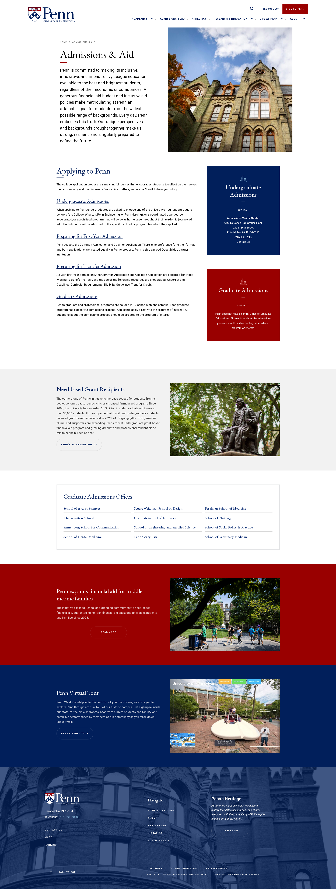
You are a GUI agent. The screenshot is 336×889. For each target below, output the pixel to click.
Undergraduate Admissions (83, 201)
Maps (49, 837)
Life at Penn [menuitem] (269, 18)
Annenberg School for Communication (92, 527)
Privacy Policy (217, 868)
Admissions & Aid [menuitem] (172, 18)
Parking (51, 844)
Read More (108, 632)
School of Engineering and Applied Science (164, 527)
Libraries (155, 833)
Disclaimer (155, 868)
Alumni (153, 818)
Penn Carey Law (145, 536)
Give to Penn (295, 9)
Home (63, 42)
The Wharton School (79, 518)
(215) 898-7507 (243, 237)
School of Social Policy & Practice (229, 527)
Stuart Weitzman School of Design (158, 508)
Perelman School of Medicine (225, 508)
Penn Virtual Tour (74, 733)
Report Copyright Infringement (238, 874)
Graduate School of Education (155, 518)
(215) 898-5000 (68, 817)
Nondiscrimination (184, 868)
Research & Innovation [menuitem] (231, 18)
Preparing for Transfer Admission (89, 266)
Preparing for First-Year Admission (90, 236)
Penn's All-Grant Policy (79, 444)
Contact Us (243, 241)
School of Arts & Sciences (82, 508)
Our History (230, 830)
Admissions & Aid (84, 42)
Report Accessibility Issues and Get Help (177, 874)
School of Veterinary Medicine (226, 536)
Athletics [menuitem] (199, 18)
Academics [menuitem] (140, 18)
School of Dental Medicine (83, 536)
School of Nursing (218, 518)
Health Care (157, 825)
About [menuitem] (294, 18)
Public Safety (159, 840)
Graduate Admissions (77, 296)
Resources (270, 9)
